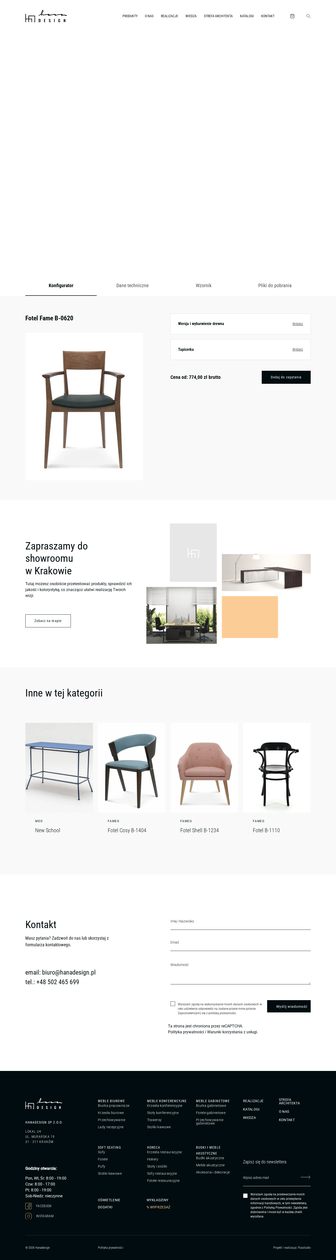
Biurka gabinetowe (211, 1105)
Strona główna (35, 43)
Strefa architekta (218, 16)
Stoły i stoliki (157, 1166)
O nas (149, 16)
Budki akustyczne (210, 1158)
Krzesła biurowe (111, 1112)
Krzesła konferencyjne (165, 1105)
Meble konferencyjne (167, 1101)
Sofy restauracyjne (162, 1173)
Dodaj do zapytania (286, 377)
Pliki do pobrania (275, 285)
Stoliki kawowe (159, 1127)
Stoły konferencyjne (163, 1112)
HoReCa (153, 1147)
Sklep (54, 43)
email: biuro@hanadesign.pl (60, 972)
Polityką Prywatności (278, 1207)
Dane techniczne (132, 285)
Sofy (101, 1152)
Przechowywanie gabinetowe (209, 1121)
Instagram (44, 1216)
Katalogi (247, 16)
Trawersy (154, 1120)
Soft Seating (109, 1147)
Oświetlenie (109, 1199)
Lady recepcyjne (110, 1127)
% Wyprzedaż (158, 1207)
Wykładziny (157, 1199)
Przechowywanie (111, 1120)
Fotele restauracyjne (163, 1180)
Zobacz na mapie (48, 621)
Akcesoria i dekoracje (213, 1172)
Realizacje (169, 16)
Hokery (152, 1159)
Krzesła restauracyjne (164, 1152)
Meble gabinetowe (213, 1101)
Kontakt (268, 16)
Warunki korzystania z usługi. (232, 1032)
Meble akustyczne (210, 1165)
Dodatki (105, 1207)
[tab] (61, 286)
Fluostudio (304, 1247)
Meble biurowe (111, 1101)
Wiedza (191, 16)
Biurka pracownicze (113, 1105)
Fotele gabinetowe (211, 1112)
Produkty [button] (129, 16)
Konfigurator (61, 285)
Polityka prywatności (186, 1032)
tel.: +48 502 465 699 (52, 982)
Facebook (43, 1206)
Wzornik (204, 285)
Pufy (101, 1166)
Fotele (103, 1159)
